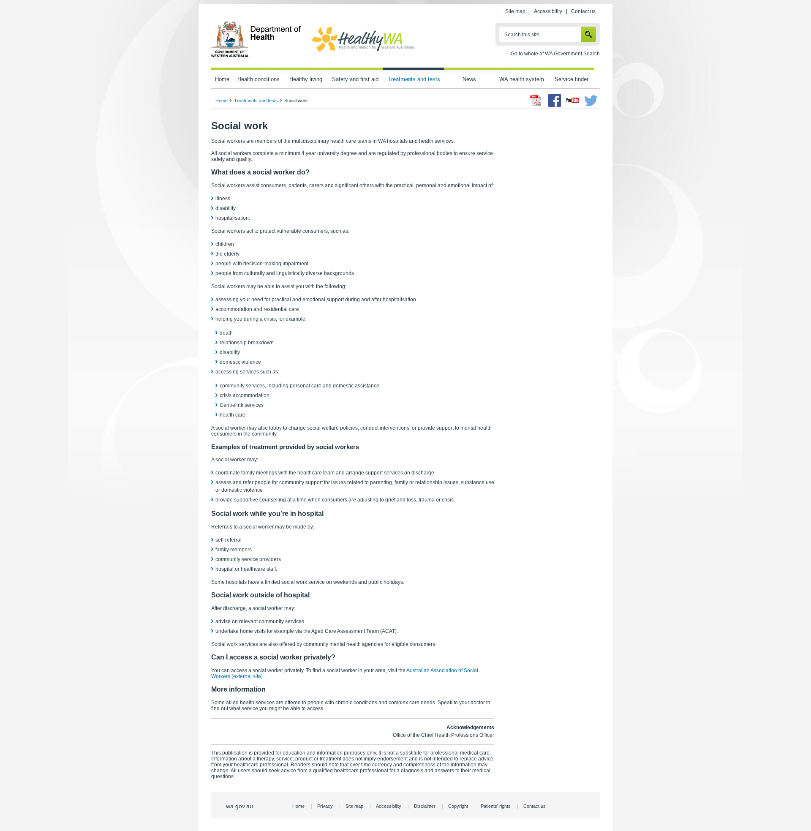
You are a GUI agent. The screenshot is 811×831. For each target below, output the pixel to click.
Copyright (458, 806)
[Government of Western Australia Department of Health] (256, 56)
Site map (515, 11)
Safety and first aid (355, 79)
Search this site (521, 35)
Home (222, 79)
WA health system (521, 79)
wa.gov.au (239, 806)
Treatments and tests (414, 79)
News (469, 79)
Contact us (583, 11)
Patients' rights (496, 806)
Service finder (571, 79)
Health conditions (258, 79)
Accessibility (548, 11)
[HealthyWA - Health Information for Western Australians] (363, 52)
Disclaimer (424, 806)
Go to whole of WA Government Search (555, 54)
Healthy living (305, 79)
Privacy (325, 806)
